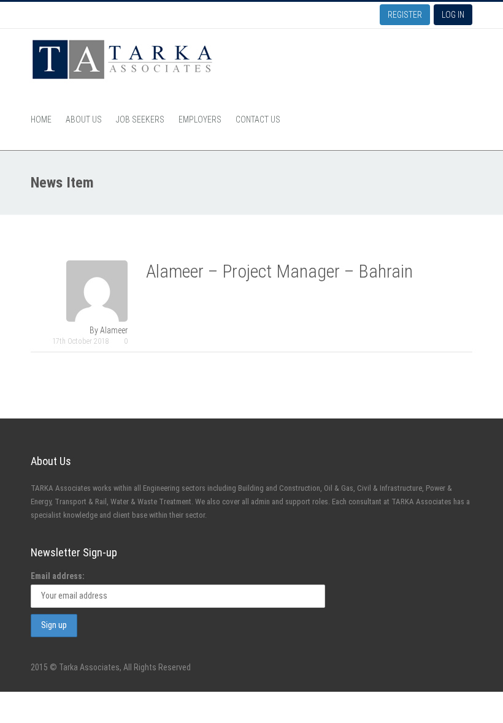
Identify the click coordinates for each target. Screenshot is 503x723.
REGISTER (405, 15)
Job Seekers (140, 119)
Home (41, 119)
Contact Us (258, 119)
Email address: (58, 576)
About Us (84, 119)
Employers (200, 119)
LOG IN (453, 15)
